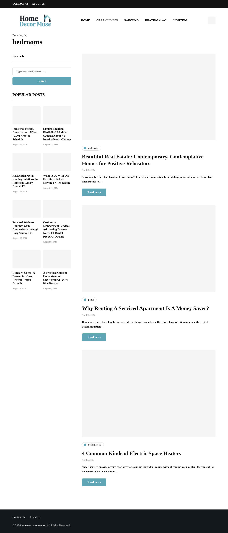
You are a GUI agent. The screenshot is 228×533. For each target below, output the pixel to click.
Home (85, 20)
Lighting (180, 20)
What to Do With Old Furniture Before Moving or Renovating (56, 179)
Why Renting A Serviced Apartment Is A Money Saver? (145, 308)
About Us (38, 3)
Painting (131, 20)
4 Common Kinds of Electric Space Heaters (131, 453)
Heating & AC (155, 20)
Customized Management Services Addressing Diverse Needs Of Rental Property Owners (56, 229)
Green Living (107, 20)
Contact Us (20, 3)
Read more (94, 192)
